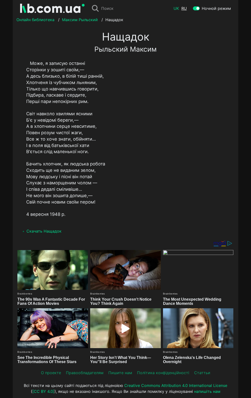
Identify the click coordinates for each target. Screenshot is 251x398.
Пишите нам (120, 372)
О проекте (51, 372)
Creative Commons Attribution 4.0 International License (175, 385)
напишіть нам (207, 391)
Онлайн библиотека (35, 19)
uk (176, 8)
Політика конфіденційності (163, 372)
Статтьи (202, 372)
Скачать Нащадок (44, 231)
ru (184, 8)
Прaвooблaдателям (84, 372)
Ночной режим (216, 8)
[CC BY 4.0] (43, 391)
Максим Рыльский (80, 19)
